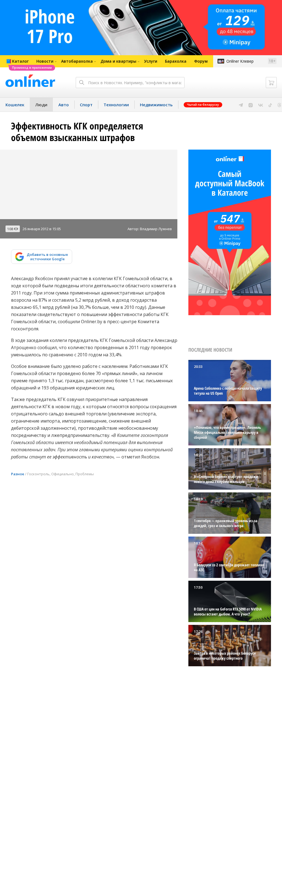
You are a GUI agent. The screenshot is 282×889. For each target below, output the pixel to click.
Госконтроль (38, 473)
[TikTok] (270, 105)
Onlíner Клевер (240, 61)
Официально (62, 473)
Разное (17, 473)
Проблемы (84, 473)
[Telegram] (240, 105)
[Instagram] (250, 105)
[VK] (261, 105)
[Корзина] (271, 82)
